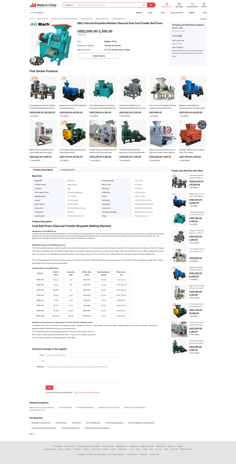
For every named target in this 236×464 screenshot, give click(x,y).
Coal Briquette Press (37, 410)
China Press (76, 423)
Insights (180, 446)
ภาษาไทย (158, 449)
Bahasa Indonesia (186, 449)
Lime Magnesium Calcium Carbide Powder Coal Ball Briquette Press (197, 176)
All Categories (38, 12)
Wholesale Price (121, 446)
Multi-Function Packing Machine (42, 407)
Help (162, 12)
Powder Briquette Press (71, 428)
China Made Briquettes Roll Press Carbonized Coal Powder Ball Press (196, 213)
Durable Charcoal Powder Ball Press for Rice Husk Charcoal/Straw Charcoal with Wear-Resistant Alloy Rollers (196, 323)
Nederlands (122, 449)
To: (43, 361)
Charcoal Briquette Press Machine (141, 423)
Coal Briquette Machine (114, 423)
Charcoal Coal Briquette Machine (43, 428)
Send (49, 387)
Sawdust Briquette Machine (108, 407)
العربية (131, 449)
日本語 (145, 449)
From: (41, 355)
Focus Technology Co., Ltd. (102, 454)
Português (77, 449)
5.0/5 (180, 36)
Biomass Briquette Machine (134, 407)
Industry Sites (133, 446)
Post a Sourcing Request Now (87, 392)
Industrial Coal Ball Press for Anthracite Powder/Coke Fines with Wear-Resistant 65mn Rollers (197, 231)
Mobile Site (171, 446)
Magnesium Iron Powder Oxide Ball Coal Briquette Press (196, 195)
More (174, 56)
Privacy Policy (154, 454)
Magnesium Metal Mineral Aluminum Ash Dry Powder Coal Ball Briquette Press (196, 268)
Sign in (203, 6)
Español (68, 449)
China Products (70, 446)
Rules (205, 12)
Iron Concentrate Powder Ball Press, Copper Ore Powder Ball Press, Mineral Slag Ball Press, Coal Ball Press (197, 250)
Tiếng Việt (174, 449)
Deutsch (113, 449)
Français (86, 449)
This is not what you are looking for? (59, 392)
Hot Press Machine (93, 423)
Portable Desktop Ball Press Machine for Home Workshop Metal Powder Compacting (196, 342)
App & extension (176, 12)
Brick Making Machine (85, 407)
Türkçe (166, 449)
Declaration (143, 454)
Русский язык (96, 449)
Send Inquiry (99, 56)
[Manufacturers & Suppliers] (43, 5)
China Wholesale (108, 446)
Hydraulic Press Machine (40, 423)
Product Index (160, 446)
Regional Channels (147, 446)
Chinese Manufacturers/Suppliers (89, 446)
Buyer (150, 12)
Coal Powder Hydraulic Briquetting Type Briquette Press (196, 305)
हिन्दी (151, 449)
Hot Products (57, 446)
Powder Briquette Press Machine (97, 428)
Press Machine (61, 423)
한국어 (138, 449)
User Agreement (131, 454)
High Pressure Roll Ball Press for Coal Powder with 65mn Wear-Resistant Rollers (197, 286)
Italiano (105, 449)
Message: (40, 366)
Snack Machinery (65, 407)
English (60, 449)
